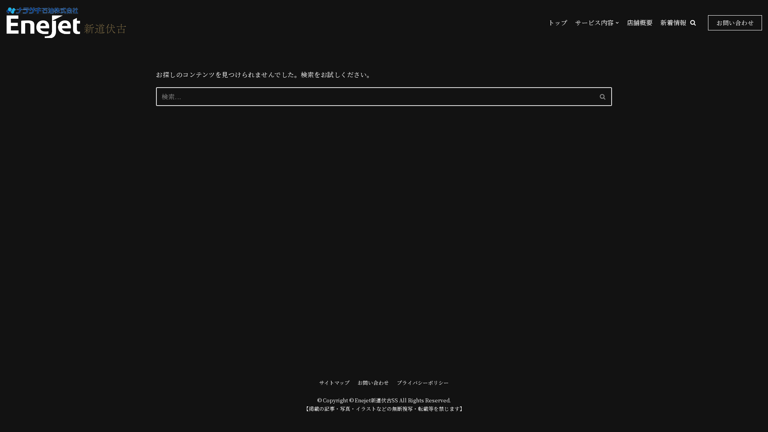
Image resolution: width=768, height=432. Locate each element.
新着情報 (673, 22)
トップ (557, 22)
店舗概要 (639, 22)
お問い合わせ (735, 22)
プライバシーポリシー (423, 382)
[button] (693, 23)
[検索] (603, 96)
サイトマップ (334, 382)
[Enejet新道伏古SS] (66, 22)
